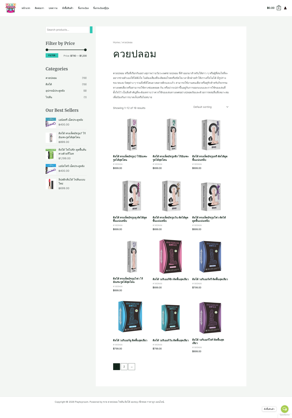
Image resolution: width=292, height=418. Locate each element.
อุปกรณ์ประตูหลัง (55, 90)
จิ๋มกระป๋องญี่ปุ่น (101, 8)
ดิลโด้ (49, 84)
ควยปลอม (51, 77)
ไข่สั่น (49, 97)
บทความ (53, 8)
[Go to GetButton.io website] (285, 415)
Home (116, 42)
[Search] (91, 29)
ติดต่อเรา (39, 8)
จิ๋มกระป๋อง (83, 8)
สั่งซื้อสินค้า (67, 8)
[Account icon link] (285, 8)
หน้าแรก (26, 8)
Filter (52, 55)
